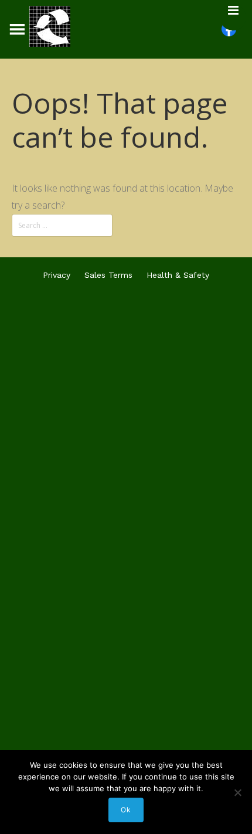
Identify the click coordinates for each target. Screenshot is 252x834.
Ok (126, 809)
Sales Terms (108, 275)
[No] (237, 792)
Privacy (56, 275)
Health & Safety (178, 275)
